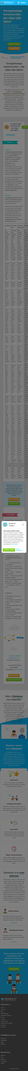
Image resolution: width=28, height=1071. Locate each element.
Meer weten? (14, 544)
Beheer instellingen (19, 549)
